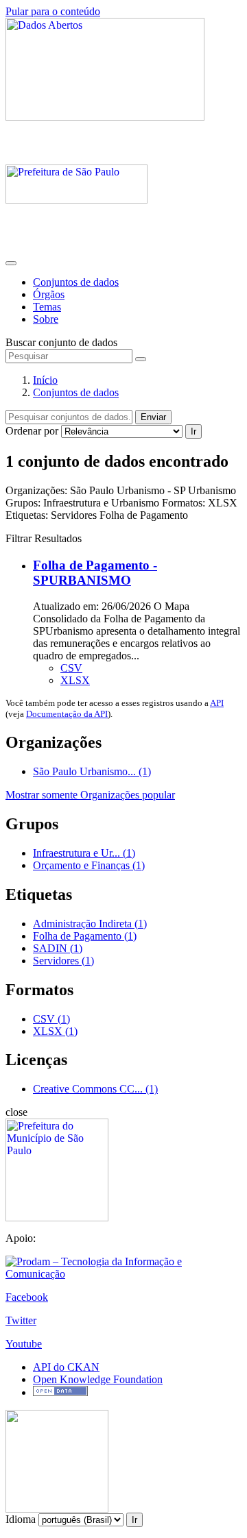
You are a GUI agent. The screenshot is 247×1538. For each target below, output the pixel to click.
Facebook (26, 1297)
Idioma (20, 1519)
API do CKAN (66, 1367)
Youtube (23, 1344)
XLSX (75, 680)
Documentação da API (67, 714)
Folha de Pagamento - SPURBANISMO (95, 572)
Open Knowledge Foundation (98, 1379)
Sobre (45, 319)
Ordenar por (31, 431)
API (217, 703)
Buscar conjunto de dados (61, 342)
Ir (193, 431)
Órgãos (48, 294)
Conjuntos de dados (76, 282)
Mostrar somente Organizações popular (90, 795)
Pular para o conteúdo (52, 11)
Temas (47, 307)
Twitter (20, 1320)
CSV (71, 668)
